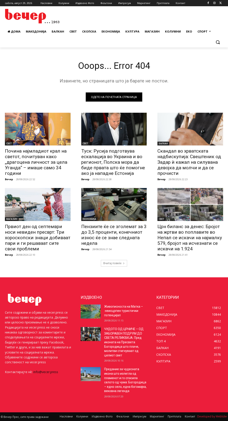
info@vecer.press (45, 372)
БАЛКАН (163, 143)
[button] (217, 42)
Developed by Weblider (212, 416)
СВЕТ (9, 143)
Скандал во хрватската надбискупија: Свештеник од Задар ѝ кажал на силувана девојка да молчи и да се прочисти (189, 162)
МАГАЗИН (11, 219)
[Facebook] (208, 3)
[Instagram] (214, 3)
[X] (220, 3)
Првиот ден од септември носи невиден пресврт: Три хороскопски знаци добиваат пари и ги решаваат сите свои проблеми (37, 237)
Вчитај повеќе (112, 263)
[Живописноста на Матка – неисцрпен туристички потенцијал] (91, 312)
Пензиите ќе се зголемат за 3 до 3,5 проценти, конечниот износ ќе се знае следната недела (114, 235)
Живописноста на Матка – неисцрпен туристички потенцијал (123, 311)
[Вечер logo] (31, 16)
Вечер (9, 179)
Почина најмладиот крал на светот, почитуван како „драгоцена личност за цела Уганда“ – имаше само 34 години (36, 162)
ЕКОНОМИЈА (89, 219)
